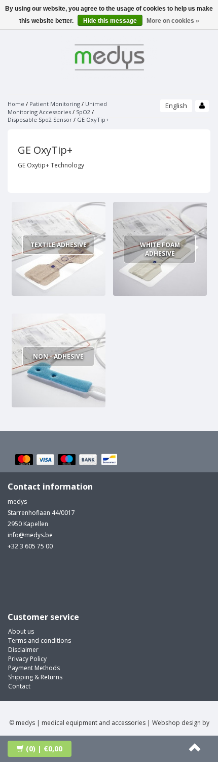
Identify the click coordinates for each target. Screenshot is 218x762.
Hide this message (110, 20)
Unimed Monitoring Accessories (57, 108)
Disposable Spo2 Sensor (40, 119)
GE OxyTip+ (93, 119)
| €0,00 (44, 748)
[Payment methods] (67, 460)
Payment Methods (34, 668)
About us (21, 631)
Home (16, 104)
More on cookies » (173, 20)
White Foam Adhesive (160, 249)
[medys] (109, 55)
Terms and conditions (39, 640)
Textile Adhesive (58, 244)
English (176, 105)
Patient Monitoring (54, 104)
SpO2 (83, 112)
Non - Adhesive (58, 356)
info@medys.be (30, 535)
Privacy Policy (27, 658)
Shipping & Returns (35, 677)
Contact (19, 686)
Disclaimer (23, 649)
